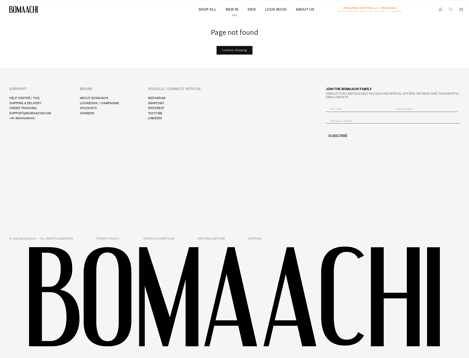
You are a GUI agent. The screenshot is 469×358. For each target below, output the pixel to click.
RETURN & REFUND (211, 238)
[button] (461, 9)
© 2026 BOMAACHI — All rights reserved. (41, 238)
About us (305, 9)
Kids (252, 9)
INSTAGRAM (157, 98)
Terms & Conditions (159, 238)
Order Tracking (23, 108)
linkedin (155, 118)
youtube (155, 113)
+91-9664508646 (22, 118)
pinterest (156, 108)
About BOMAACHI (94, 98)
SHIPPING (254, 238)
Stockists (88, 108)
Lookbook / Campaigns (99, 103)
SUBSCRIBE (338, 136)
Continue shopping (234, 50)
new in (232, 9)
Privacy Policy (108, 238)
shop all (207, 9)
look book (276, 9)
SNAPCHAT (156, 103)
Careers (87, 113)
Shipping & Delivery (25, 103)
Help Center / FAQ (24, 98)
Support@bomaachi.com (30, 113)
